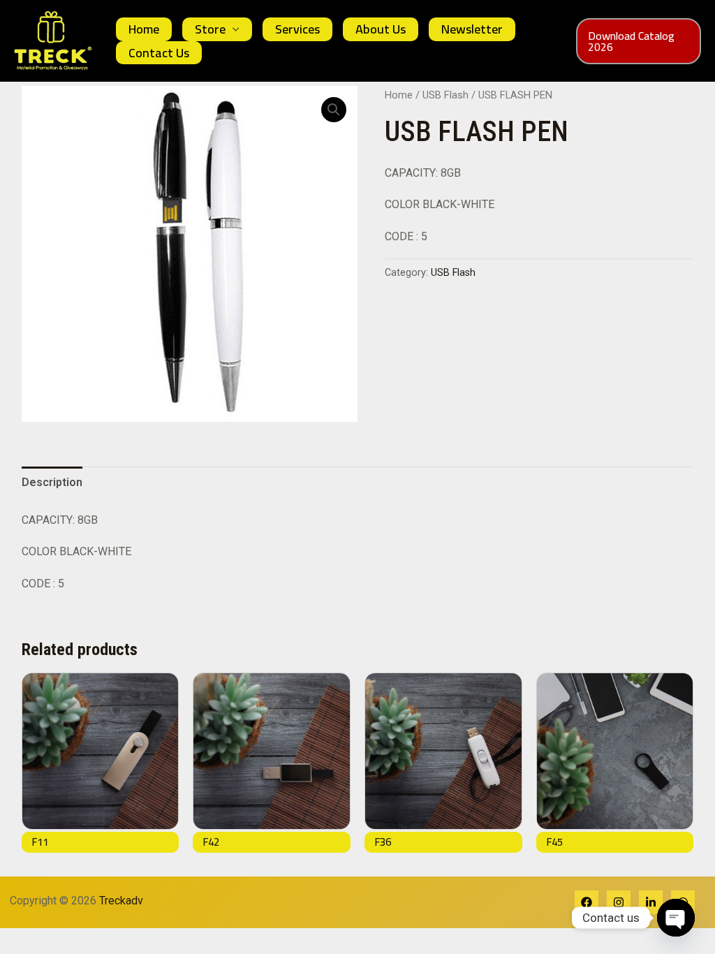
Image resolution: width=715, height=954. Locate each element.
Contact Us (158, 52)
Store (210, 29)
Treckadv (125, 900)
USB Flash (445, 95)
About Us (380, 29)
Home (143, 29)
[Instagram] (619, 902)
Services (297, 29)
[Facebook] (586, 902)
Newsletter (472, 29)
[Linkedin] (651, 902)
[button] (638, 41)
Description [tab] (52, 482)
